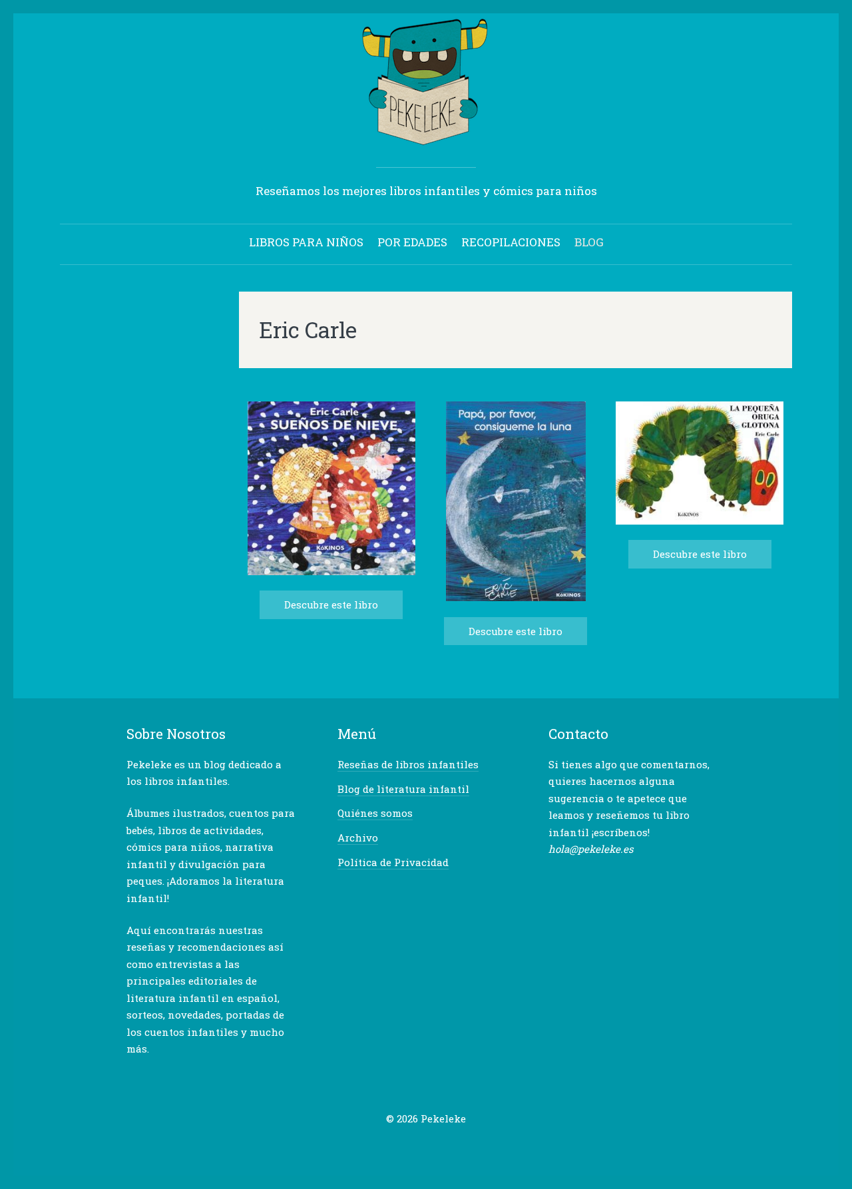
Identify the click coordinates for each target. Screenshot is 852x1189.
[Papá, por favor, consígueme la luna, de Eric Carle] (516, 597)
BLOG (589, 242)
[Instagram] (457, 1145)
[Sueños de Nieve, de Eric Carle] (331, 571)
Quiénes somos (375, 813)
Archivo (357, 837)
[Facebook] (416, 1145)
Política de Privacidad (393, 862)
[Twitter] (395, 1145)
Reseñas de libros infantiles (408, 764)
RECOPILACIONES (510, 242)
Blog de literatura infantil (403, 789)
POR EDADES (412, 242)
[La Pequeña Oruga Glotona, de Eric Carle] (699, 521)
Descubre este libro (331, 604)
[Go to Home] (426, 139)
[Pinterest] (436, 1145)
